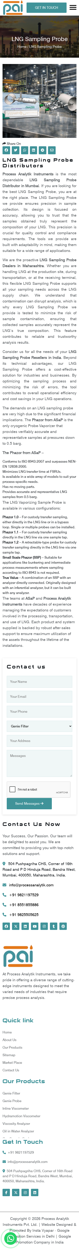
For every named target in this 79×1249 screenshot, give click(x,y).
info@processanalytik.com (31, 885)
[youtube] (34, 926)
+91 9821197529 (23, 895)
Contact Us (11, 1070)
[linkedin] (25, 926)
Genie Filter (11, 1093)
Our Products (12, 1047)
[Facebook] (6, 926)
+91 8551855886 (23, 905)
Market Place (12, 1063)
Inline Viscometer (16, 1109)
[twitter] (15, 926)
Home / (23, 47)
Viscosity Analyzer (16, 1124)
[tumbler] (53, 926)
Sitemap (9, 1055)
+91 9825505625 (23, 914)
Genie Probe (12, 1101)
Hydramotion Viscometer (21, 1116)
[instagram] (44, 926)
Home (7, 1032)
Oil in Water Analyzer (18, 1131)
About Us (9, 1040)
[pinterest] (63, 926)
